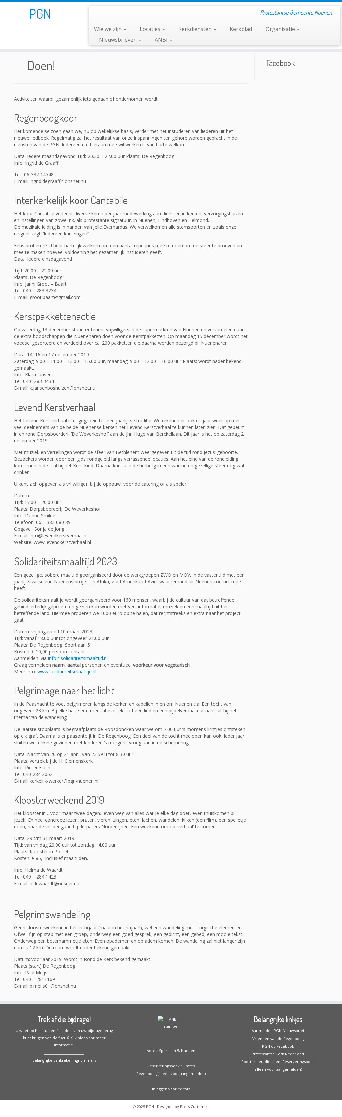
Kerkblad (241, 29)
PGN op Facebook (278, 1046)
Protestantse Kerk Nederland (278, 1053)
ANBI (162, 39)
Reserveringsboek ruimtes (171, 1065)
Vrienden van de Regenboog (278, 1038)
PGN (40, 13)
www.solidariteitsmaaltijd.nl (66, 671)
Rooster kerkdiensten (260, 1061)
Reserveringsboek (297, 1061)
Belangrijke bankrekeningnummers (64, 1060)
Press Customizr (194, 1106)
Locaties (151, 29)
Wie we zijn (108, 29)
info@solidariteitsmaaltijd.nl (78, 658)
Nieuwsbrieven (118, 39)
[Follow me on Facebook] (98, 13)
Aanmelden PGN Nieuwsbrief (278, 1030)
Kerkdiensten (195, 29)
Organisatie (281, 29)
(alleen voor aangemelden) (278, 1069)
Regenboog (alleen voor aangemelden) (171, 1073)
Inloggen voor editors (171, 1088)
